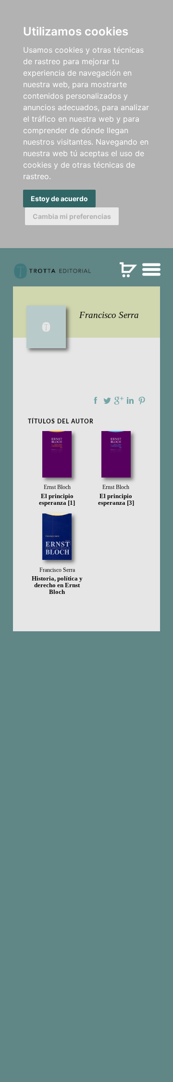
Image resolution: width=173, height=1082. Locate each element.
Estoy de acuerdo (59, 198)
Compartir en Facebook (95, 400)
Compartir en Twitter (107, 400)
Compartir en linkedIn (130, 400)
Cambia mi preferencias (72, 216)
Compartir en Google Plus (118, 400)
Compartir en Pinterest (142, 400)
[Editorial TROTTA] (52, 274)
